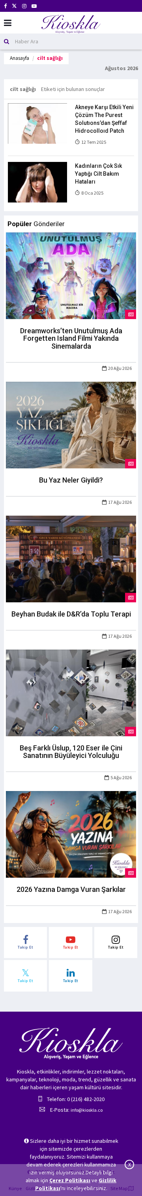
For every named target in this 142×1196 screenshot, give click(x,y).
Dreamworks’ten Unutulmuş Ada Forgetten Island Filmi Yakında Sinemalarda (71, 339)
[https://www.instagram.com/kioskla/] (24, 6)
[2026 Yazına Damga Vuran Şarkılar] (71, 834)
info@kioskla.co (87, 1110)
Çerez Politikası (69, 1180)
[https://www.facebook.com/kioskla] (5, 6)
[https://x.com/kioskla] (14, 6)
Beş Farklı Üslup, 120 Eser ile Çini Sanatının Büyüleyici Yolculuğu (71, 752)
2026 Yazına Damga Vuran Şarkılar (71, 889)
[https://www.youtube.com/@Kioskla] (34, 6)
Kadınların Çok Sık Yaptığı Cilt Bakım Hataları (98, 174)
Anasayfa (19, 58)
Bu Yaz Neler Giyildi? (71, 480)
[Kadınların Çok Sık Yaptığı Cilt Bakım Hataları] (37, 181)
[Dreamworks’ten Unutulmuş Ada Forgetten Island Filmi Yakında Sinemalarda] (71, 275)
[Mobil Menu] (7, 23)
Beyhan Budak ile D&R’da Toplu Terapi (71, 614)
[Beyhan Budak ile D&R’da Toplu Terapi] (71, 558)
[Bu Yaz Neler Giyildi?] (71, 424)
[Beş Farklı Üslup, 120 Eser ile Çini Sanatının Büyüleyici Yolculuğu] (71, 692)
